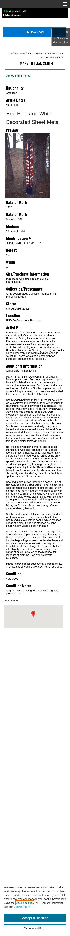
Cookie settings (25, 903)
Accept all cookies (35, 917)
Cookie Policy (22, 907)
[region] (35, 908)
